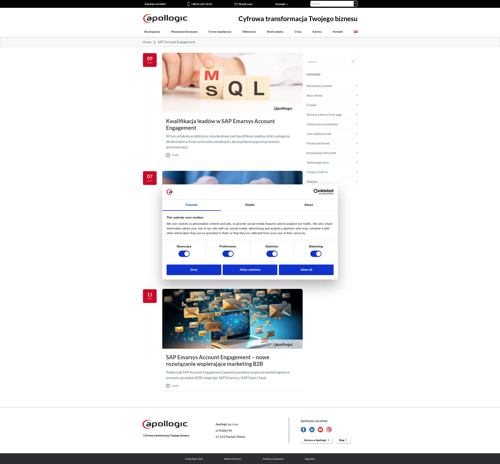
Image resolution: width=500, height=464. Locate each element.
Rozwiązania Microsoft (321, 153)
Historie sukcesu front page (324, 114)
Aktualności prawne (319, 86)
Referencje (249, 31)
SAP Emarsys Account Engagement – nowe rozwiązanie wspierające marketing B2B (217, 360)
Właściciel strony (233, 458)
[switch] (228, 254)
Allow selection (250, 269)
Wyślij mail (245, 4)
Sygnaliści (310, 458)
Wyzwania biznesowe (184, 31)
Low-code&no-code (319, 133)
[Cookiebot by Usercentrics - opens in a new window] (316, 192)
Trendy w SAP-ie (317, 172)
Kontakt (281, 4)
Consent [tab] (191, 204)
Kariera (317, 31)
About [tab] (308, 204)
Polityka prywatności (273, 458)
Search (355, 4)
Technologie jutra (318, 162)
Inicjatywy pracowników (322, 124)
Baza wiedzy (315, 95)
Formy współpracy (220, 31)
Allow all (306, 269)
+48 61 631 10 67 (201, 4)
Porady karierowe (318, 143)
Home (147, 42)
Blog (342, 440)
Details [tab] (250, 204)
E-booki (311, 105)
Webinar (312, 181)
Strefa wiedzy (275, 31)
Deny (193, 269)
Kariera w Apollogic (315, 440)
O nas (298, 31)
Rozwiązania (152, 31)
